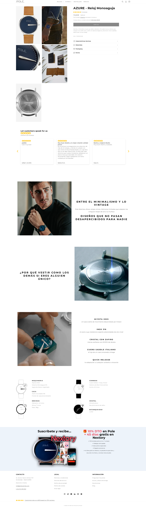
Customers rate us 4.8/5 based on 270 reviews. (40, 500)
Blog (93, 486)
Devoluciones (96, 483)
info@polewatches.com (22, 486)
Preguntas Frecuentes (98, 478)
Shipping (82, 17)
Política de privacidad (60, 483)
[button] (60, 1)
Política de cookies (59, 486)
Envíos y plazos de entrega (100, 480)
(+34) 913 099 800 (21, 489)
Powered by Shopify (78, 505)
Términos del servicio (60, 480)
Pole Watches (70, 505)
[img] (74, 133)
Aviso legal (57, 488)
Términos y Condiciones (61, 478)
